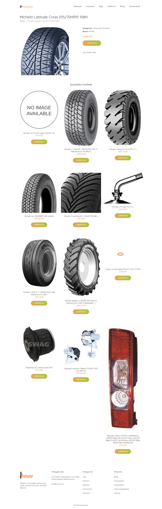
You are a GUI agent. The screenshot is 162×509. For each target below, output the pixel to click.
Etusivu (22, 21)
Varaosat (90, 6)
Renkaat (77, 6)
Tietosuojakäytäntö (121, 489)
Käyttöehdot (119, 485)
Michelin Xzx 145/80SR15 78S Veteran (39, 216)
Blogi (122, 6)
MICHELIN (106, 28)
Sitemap (117, 493)
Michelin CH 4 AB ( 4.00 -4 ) (122, 207)
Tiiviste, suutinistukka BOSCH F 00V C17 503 (122, 269)
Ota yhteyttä (119, 481)
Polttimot (111, 6)
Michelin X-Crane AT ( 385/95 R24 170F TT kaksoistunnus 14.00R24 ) (81, 150)
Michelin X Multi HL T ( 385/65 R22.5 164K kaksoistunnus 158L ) (39, 293)
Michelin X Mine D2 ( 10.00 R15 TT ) (122, 149)
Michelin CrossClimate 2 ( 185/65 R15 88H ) (81, 216)
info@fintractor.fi (57, 484)
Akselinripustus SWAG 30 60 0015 (39, 368)
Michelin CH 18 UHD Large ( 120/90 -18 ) (39, 133)
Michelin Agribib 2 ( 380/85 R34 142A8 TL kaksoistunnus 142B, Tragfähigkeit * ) (81, 302)
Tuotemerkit (134, 6)
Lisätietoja (92, 43)
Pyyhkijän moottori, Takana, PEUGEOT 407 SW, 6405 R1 (81, 369)
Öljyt (101, 6)
